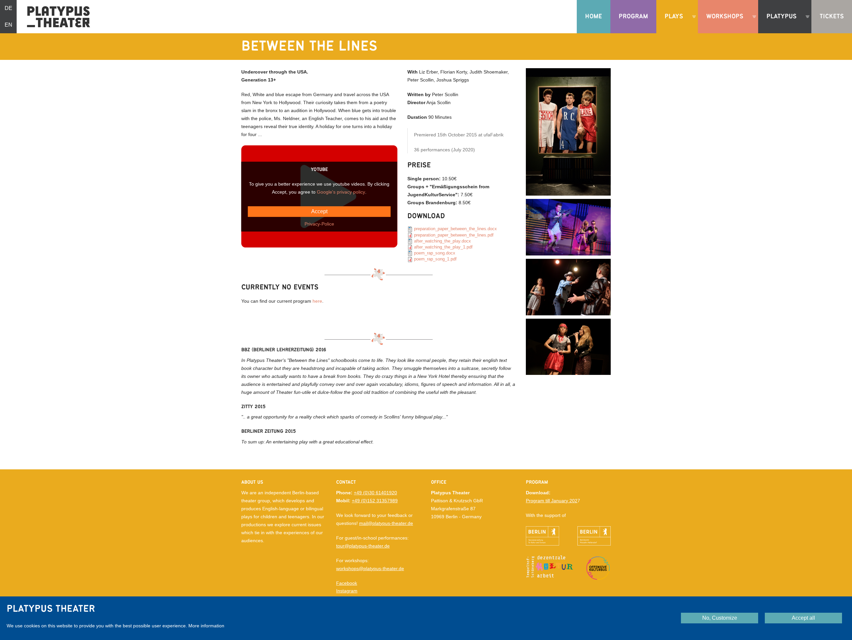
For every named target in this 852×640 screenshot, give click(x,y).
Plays (671, 23)
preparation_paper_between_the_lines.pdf (454, 235)
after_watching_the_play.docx (442, 241)
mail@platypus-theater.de (386, 523)
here (317, 301)
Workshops (722, 23)
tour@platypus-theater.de (363, 546)
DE (8, 8)
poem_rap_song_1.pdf (435, 258)
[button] (568, 131)
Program (633, 16)
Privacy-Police (319, 224)
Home (593, 16)
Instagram (346, 590)
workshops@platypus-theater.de (370, 568)
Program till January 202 (551, 500)
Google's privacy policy (341, 192)
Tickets (832, 16)
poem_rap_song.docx (434, 252)
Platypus (778, 23)
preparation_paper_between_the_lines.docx (455, 228)
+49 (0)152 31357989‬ (375, 500)
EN (8, 25)
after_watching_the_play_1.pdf (443, 246)
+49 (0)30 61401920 (375, 492)
